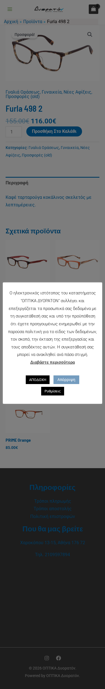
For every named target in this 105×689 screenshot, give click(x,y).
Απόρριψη (66, 379)
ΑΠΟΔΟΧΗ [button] (37, 380)
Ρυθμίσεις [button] (53, 391)
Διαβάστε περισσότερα (52, 362)
